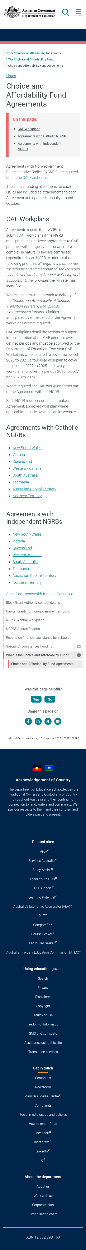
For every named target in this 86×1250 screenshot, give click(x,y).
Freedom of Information (43, 1024)
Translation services (43, 1052)
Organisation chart (43, 1214)
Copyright (43, 1006)
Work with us (43, 1196)
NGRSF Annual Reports (23, 629)
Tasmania (21, 482)
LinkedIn (41, 1151)
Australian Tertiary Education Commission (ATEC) (42, 952)
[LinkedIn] (38, 721)
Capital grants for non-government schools (37, 611)
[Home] (27, 11)
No (50, 699)
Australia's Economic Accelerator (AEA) (41, 907)
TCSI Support (41, 888)
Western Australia (27, 468)
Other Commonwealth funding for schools (33, 53)
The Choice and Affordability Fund (30, 59)
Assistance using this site (43, 1043)
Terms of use (43, 1015)
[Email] (57, 721)
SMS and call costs (43, 1033)
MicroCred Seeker (41, 943)
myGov (42, 851)
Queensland (22, 461)
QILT (41, 916)
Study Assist (42, 870)
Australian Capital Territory (34, 489)
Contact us (43, 1078)
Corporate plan (43, 1205)
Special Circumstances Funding (29, 646)
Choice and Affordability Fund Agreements (42, 664)
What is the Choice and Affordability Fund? (37, 655)
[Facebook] (28, 721)
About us (43, 1187)
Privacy (43, 988)
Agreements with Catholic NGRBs (42, 136)
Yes (36, 699)
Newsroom (43, 1087)
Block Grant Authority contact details (33, 603)
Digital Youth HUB (42, 879)
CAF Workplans (29, 129)
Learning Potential (41, 897)
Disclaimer (43, 997)
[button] (79, 646)
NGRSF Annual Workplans (25, 620)
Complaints (43, 1105)
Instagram (41, 1142)
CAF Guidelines (35, 177)
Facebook (41, 1133)
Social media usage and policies (43, 1115)
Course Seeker (41, 934)
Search (43, 978)
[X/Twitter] (48, 721)
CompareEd (41, 925)
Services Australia (42, 861)
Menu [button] (78, 15)
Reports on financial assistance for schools (37, 638)
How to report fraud (43, 1124)
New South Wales (27, 448)
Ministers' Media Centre (41, 1096)
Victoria (19, 454)
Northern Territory (27, 496)
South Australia (25, 475)
